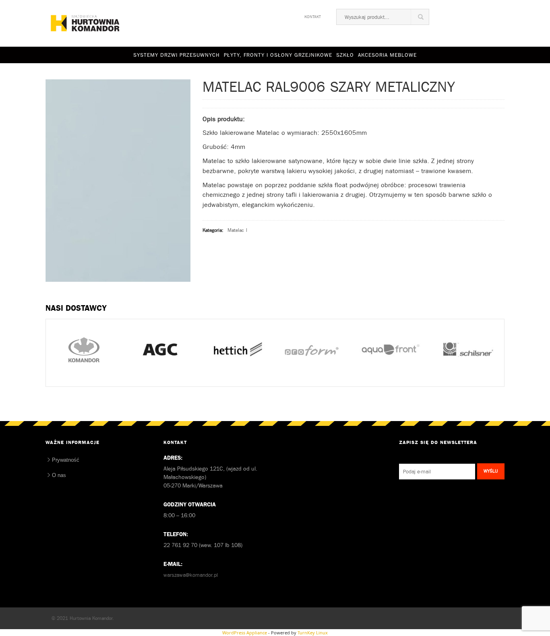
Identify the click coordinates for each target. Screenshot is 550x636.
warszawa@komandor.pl (190, 575)
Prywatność (65, 460)
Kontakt (312, 15)
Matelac (235, 230)
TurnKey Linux (313, 633)
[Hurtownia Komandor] (84, 24)
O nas (59, 475)
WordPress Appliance (244, 633)
